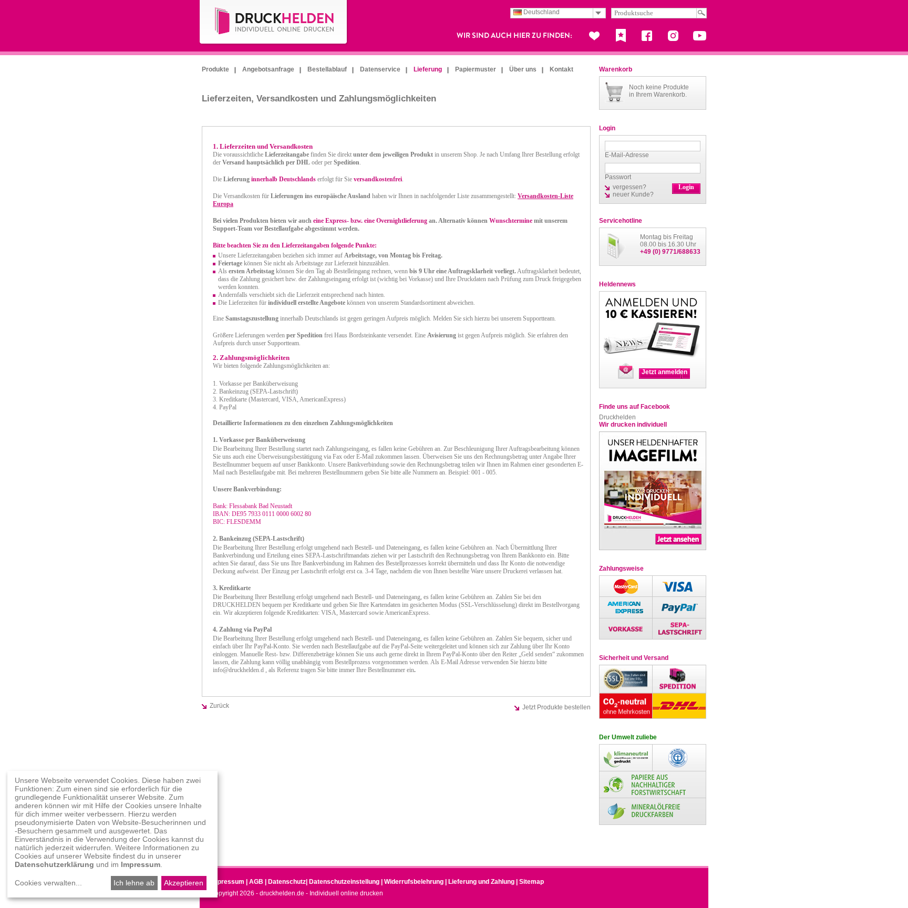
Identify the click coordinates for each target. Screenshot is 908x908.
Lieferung (428, 69)
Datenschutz (287, 881)
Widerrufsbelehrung (413, 881)
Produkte (215, 69)
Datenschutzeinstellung (344, 881)
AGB (256, 881)
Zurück (219, 705)
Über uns (522, 69)
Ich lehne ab (133, 883)
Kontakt (561, 69)
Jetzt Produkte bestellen (556, 707)
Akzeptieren (183, 883)
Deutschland (541, 12)
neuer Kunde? (633, 194)
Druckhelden (617, 417)
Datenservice (380, 69)
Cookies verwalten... (48, 883)
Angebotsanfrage (268, 69)
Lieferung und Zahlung (481, 881)
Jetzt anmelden (664, 372)
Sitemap (531, 881)
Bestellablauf (327, 69)
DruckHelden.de (273, 23)
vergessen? (629, 187)
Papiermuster (475, 69)
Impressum (227, 881)
